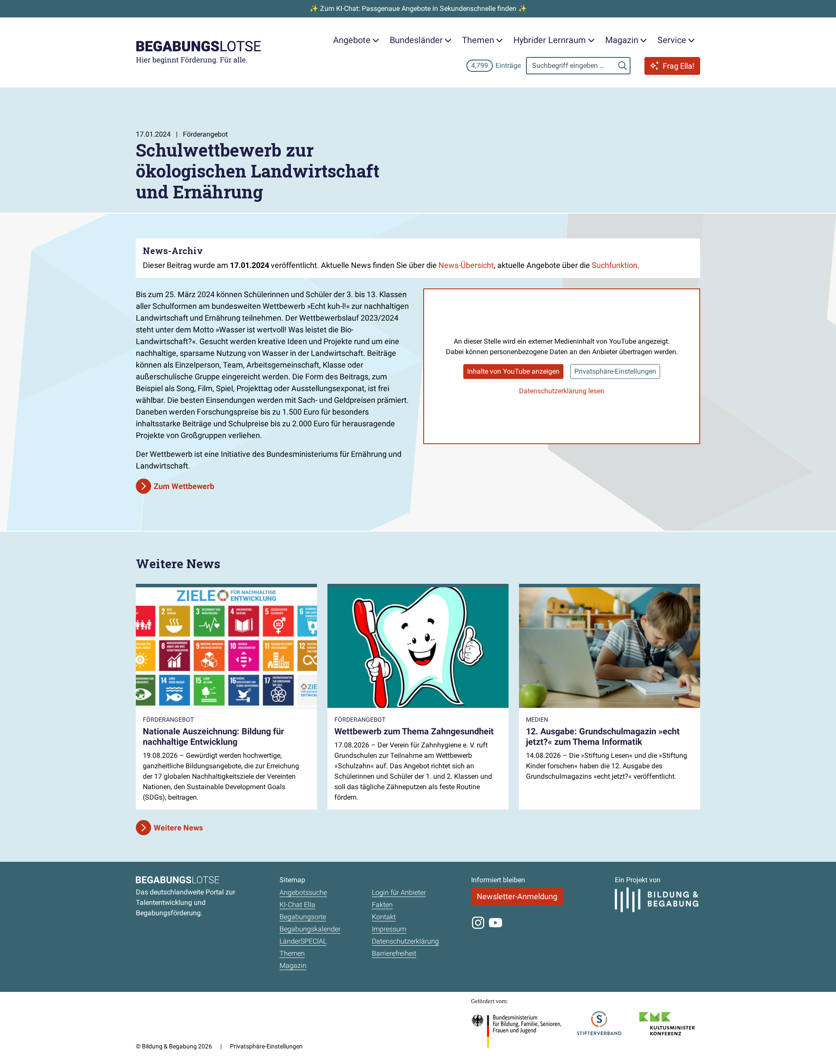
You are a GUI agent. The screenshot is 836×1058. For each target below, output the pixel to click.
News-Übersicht (466, 265)
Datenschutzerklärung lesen (561, 391)
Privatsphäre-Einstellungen (615, 371)
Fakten (382, 905)
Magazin (293, 965)
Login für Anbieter (399, 892)
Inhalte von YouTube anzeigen (513, 371)
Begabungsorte (303, 917)
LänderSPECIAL (303, 941)
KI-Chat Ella (297, 905)
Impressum (389, 929)
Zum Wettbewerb (184, 486)
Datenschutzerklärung (405, 941)
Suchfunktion (614, 265)
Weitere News (178, 827)
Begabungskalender (310, 929)
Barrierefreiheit (394, 953)
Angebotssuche (303, 892)
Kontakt (384, 917)
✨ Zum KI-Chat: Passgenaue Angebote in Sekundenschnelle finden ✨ (418, 8)
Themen (292, 953)
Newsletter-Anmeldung (517, 896)
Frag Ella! (678, 65)
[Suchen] (622, 65)
